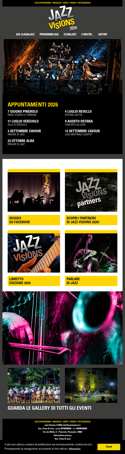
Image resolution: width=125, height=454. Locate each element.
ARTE (65, 3)
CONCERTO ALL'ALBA (79, 123)
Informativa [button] (75, 449)
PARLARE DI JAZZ (24, 133)
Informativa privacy (62, 435)
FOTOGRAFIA (84, 3)
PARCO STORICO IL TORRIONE (23, 113)
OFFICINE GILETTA (78, 113)
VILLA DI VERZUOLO (23, 123)
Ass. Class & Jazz (62, 439)
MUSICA (57, 3)
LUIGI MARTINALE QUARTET (82, 133)
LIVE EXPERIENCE (43, 3)
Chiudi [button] (109, 447)
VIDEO (73, 3)
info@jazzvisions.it (71, 425)
